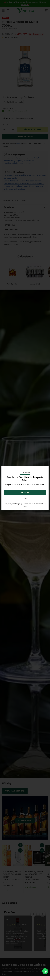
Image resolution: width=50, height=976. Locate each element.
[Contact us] (45, 971)
